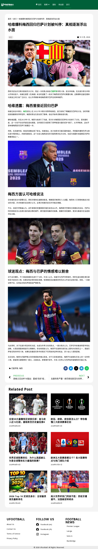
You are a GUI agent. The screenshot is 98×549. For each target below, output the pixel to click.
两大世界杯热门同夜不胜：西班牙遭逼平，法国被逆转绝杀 (69, 498)
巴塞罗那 (54, 91)
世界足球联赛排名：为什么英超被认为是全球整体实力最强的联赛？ (27, 459)
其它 (15, 19)
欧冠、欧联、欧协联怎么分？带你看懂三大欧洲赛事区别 (69, 420)
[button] (65, 368)
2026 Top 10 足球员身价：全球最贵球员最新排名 (27, 498)
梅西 (25, 111)
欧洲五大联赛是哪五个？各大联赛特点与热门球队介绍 (69, 459)
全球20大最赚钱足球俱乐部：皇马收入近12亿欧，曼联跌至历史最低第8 (27, 420)
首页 (9, 19)
